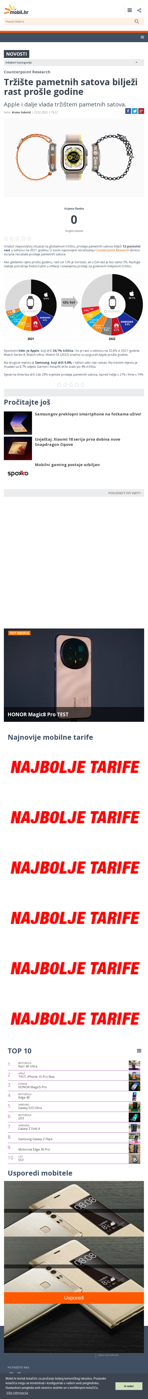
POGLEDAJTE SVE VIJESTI (124, 493)
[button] (142, 37)
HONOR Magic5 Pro (32, 1085)
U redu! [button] (129, 1386)
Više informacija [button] (17, 1393)
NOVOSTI (16, 54)
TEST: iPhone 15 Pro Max (36, 1075)
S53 (21, 1158)
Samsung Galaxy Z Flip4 (35, 1139)
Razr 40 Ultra (27, 1064)
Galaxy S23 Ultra (30, 1106)
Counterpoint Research (112, 250)
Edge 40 (24, 1096)
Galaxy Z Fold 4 (29, 1127)
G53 (24, 1116)
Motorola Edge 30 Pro (34, 1149)
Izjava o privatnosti (108, 1355)
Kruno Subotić (21, 112)
